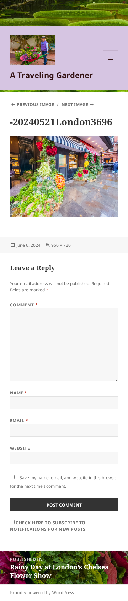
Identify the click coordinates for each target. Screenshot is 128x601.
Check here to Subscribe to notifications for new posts (48, 526)
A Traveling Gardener (51, 75)
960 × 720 (61, 245)
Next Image (75, 105)
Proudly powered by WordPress (42, 593)
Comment (24, 305)
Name (18, 393)
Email (19, 420)
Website (20, 448)
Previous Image (35, 105)
